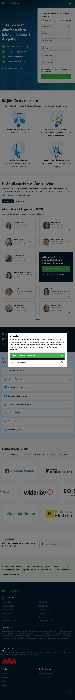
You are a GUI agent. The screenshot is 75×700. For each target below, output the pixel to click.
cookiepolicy (34, 342)
